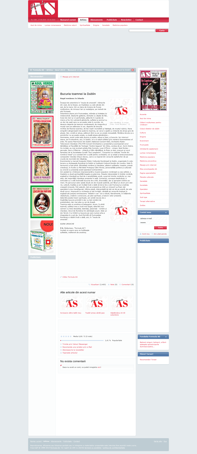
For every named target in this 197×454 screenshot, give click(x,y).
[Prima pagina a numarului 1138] (153, 90)
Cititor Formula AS (70, 277)
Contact (139, 20)
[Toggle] (166, 212)
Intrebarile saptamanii (149, 149)
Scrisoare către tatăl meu (70, 313)
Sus (165, 441)
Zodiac (142, 205)
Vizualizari (98, 284)
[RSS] (133, 70)
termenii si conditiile (93, 448)
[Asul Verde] (42, 98)
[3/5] (66, 336)
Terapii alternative (147, 201)
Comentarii (128, 284)
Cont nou (146, 234)
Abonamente (96, 20)
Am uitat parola (160, 234)
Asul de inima (36, 25)
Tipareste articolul (70, 353)
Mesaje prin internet (94, 70)
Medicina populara (120, 25)
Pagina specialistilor (148, 173)
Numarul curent (68, 20)
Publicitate (112, 20)
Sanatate (106, 25)
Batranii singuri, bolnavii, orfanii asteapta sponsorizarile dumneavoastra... (153, 344)
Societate (144, 185)
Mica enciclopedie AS (148, 169)
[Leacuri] (42, 133)
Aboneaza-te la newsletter (73, 350)
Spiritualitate (85, 25)
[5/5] (71, 336)
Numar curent (36, 441)
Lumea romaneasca (53, 25)
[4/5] (68, 336)
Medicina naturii (70, 25)
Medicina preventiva (148, 161)
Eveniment (144, 141)
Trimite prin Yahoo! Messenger (75, 344)
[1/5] (61, 336)
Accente (143, 114)
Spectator (144, 189)
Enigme (96, 25)
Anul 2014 (60, 70)
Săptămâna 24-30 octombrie (117, 314)
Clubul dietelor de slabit (149, 129)
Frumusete (144, 145)
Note (113, 284)
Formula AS (38, 70)
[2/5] (64, 336)
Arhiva (83, 20)
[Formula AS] (43, 8)
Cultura (143, 133)
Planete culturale (147, 177)
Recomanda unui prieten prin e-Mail (77, 347)
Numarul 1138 (75, 70)
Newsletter (126, 20)
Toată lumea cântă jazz (95, 313)
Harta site (158, 441)
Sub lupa (143, 197)
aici (99, 367)
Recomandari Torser (148, 359)
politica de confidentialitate (114, 448)
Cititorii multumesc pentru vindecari (150, 123)
